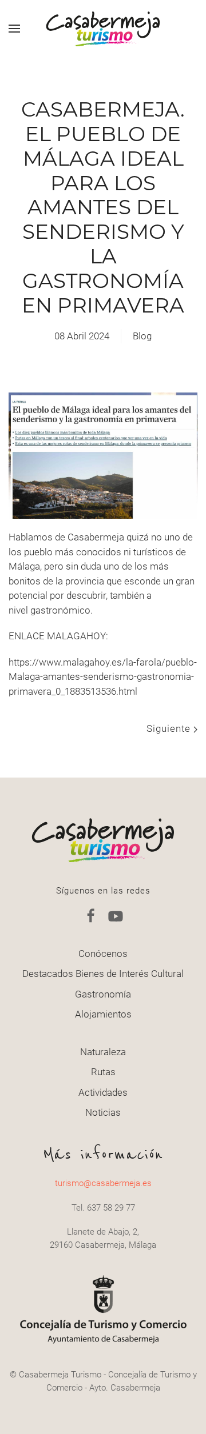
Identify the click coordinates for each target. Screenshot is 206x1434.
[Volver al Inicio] (103, 28)
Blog (142, 336)
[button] (14, 28)
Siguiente (169, 728)
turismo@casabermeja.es (103, 1183)
